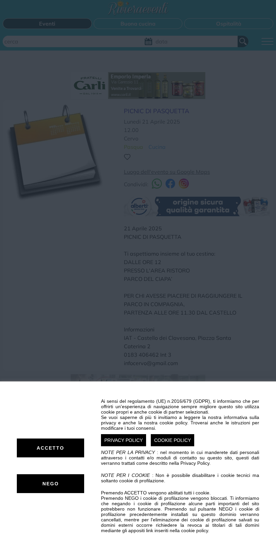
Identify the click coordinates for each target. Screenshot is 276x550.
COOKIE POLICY (172, 440)
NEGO (50, 483)
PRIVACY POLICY (123, 440)
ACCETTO (50, 448)
